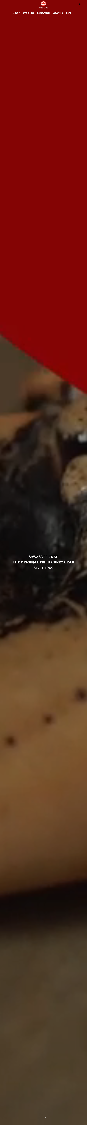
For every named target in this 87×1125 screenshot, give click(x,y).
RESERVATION (43, 13)
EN (80, 4)
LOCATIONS (58, 13)
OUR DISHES (28, 13)
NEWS (68, 13)
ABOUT (16, 13)
